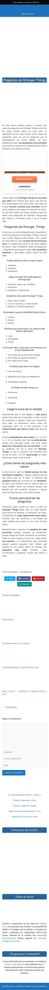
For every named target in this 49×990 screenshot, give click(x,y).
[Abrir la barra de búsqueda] (42, 8)
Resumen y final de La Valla (24, 816)
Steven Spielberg (16, 304)
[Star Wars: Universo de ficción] (24, 843)
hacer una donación (16, 964)
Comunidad (24, 186)
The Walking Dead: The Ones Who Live (20, 667)
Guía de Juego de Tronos (24, 806)
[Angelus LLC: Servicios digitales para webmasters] (24, 564)
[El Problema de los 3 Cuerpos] (24, 638)
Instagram (6, 941)
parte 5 (37, 795)
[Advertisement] (24, 45)
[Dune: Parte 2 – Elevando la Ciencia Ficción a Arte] (24, 686)
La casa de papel (16, 795)
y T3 (38, 811)
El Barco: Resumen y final (24, 800)
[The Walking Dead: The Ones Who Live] (24, 662)
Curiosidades (11, 707)
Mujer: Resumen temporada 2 (22, 811)
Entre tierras (7, 619)
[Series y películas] (18, 8)
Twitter (17, 941)
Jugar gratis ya (24, 179)
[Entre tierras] (24, 614)
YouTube (42, 938)
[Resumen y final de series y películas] (24, 789)
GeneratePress (41, 986)
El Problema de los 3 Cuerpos (15, 643)
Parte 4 (28, 795)
